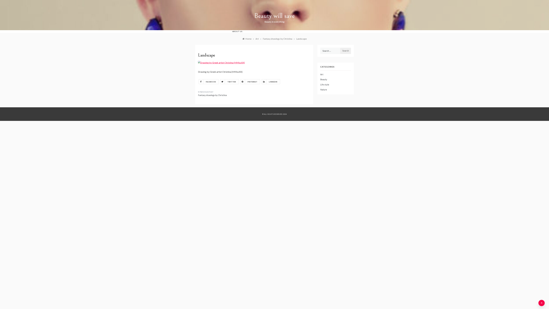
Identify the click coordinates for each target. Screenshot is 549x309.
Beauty (323, 79)
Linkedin (273, 82)
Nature (323, 89)
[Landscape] (221, 62)
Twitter (231, 82)
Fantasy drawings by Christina (212, 95)
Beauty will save (274, 16)
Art (321, 74)
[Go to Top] (541, 303)
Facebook (211, 82)
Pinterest (252, 82)
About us (237, 31)
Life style (324, 84)
